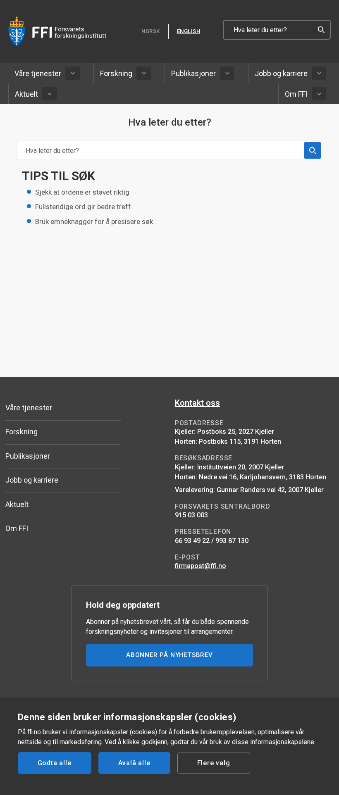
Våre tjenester (37, 73)
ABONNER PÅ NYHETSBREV (169, 655)
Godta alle (55, 763)
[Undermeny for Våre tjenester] (72, 73)
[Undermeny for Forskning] (143, 73)
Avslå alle (134, 763)
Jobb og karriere (281, 73)
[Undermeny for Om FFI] (319, 94)
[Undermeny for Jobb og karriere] (319, 73)
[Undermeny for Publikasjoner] (227, 73)
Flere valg (213, 763)
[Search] (321, 29)
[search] (312, 150)
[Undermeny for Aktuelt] (49, 94)
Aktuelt (26, 94)
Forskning (116, 73)
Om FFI (296, 94)
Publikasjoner (193, 73)
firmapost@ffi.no (200, 566)
